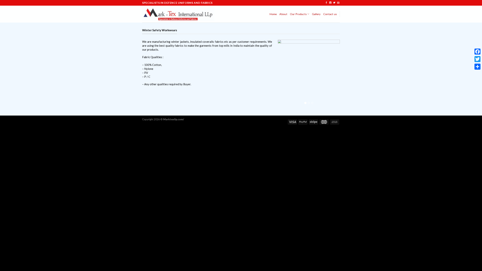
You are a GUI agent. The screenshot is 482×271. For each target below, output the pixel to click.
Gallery (316, 14)
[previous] (283, 73)
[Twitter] (477, 59)
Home (273, 14)
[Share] (477, 66)
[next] (333, 73)
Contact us (330, 14)
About (283, 14)
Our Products (298, 14)
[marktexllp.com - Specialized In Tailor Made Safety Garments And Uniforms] (178, 14)
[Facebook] (477, 51)
